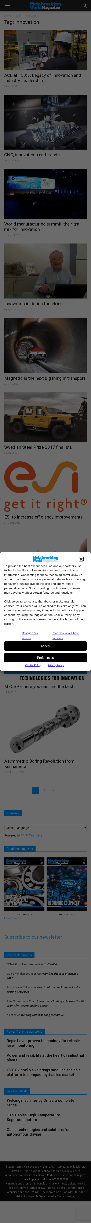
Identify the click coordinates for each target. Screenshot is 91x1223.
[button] (81, 559)
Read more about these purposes (65, 636)
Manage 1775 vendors (30, 636)
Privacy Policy (56, 665)
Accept (45, 646)
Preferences (45, 657)
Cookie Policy (33, 665)
